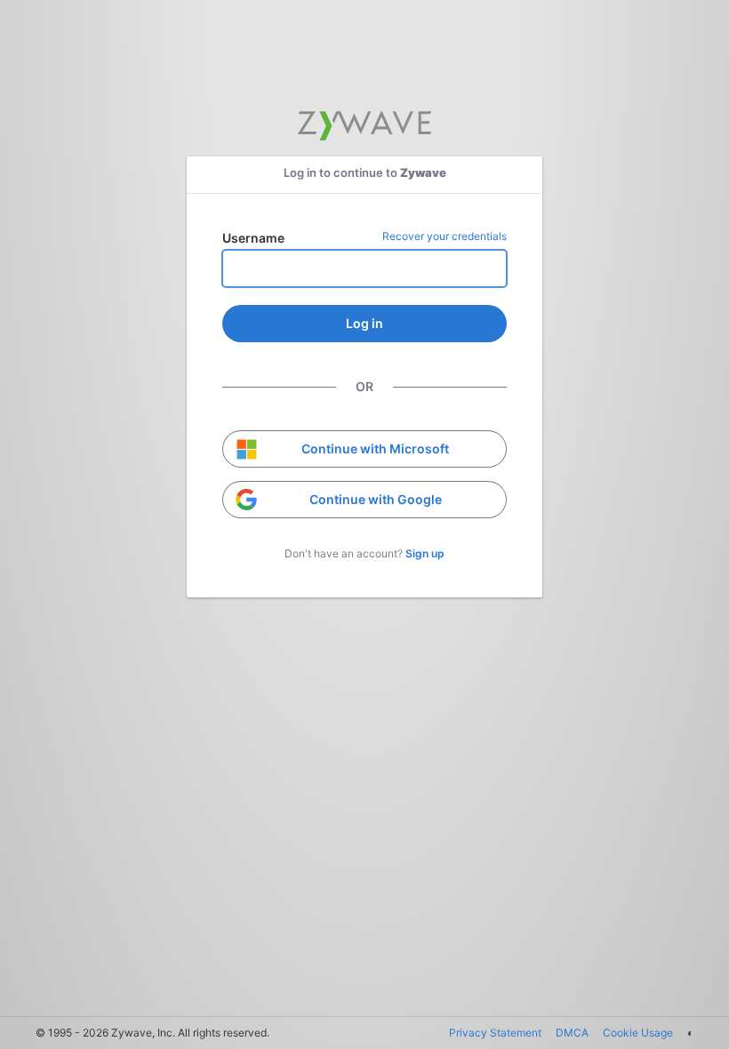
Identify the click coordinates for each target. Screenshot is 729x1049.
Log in (364, 323)
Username (253, 237)
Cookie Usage (638, 1032)
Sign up (425, 553)
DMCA (572, 1032)
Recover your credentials (444, 236)
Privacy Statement (495, 1032)
